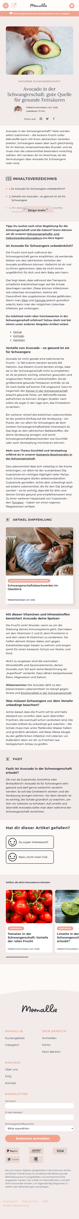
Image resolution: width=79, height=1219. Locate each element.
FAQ (8, 1076)
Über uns (11, 1069)
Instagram (12, 1045)
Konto (46, 1045)
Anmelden (49, 1038)
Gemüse (40, 300)
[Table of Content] (37, 209)
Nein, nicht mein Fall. (33, 857)
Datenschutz (30, 1201)
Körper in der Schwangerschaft (47, 390)
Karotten (19, 340)
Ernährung (16, 928)
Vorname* (10, 1101)
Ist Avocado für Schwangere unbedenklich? (38, 188)
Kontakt (10, 1083)
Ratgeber (26, 81)
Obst (24, 300)
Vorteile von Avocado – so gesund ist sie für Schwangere (38, 198)
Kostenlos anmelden (33, 1138)
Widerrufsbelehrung (16, 1205)
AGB (46, 1201)
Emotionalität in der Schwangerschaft (46, 693)
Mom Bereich (51, 1051)
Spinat (17, 332)
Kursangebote (15, 1038)
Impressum (10, 1201)
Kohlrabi (18, 336)
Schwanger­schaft (46, 81)
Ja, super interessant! (33, 842)
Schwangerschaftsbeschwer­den (29, 581)
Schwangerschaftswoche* (19, 1123)
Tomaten (18, 502)
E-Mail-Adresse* (14, 1112)
